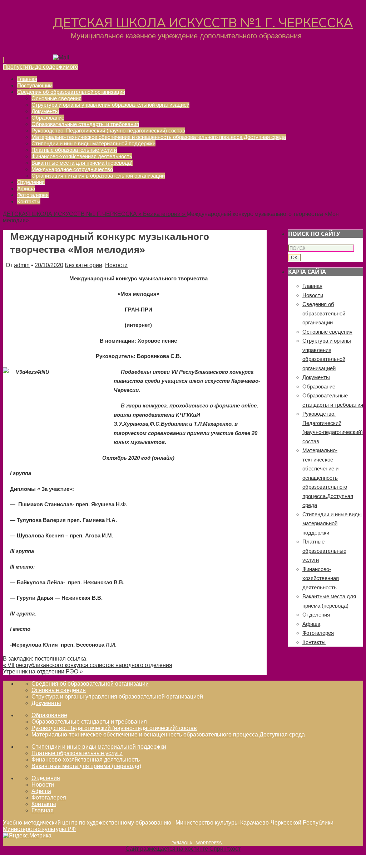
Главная (312, 286)
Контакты (314, 642)
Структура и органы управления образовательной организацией (117, 697)
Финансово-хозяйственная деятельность (320, 578)
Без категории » (165, 214)
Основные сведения (327, 332)
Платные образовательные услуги (324, 550)
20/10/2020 (49, 265)
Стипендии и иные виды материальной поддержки (332, 523)
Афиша (311, 624)
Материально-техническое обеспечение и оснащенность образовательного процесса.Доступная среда (327, 477)
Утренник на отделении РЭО (43, 671)
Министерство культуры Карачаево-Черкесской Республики (254, 823)
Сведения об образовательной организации (323, 313)
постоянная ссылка (60, 659)
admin (22, 265)
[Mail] (61, 57)
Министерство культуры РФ (39, 829)
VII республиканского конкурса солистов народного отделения (87, 665)
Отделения (316, 615)
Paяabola (182, 843)
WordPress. (209, 843)
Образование (318, 386)
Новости (116, 265)
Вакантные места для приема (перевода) (86, 766)
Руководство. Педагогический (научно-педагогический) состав (114, 728)
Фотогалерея (318, 633)
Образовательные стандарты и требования (89, 722)
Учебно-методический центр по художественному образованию (87, 823)
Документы (316, 377)
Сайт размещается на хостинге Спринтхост (183, 849)
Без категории (83, 265)
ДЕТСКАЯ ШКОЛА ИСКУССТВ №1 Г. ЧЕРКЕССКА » (73, 214)
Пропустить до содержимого (40, 67)
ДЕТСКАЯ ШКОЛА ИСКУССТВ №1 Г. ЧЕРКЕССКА (203, 23)
